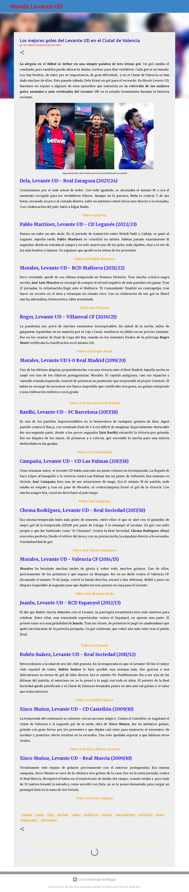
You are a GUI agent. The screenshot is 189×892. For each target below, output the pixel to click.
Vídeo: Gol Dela (94, 215)
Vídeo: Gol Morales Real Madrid (95, 403)
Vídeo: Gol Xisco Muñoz (94, 798)
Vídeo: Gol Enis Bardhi (94, 452)
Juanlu (76, 815)
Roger (159, 815)
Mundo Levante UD (36, 6)
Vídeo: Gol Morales (94, 308)
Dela (50, 815)
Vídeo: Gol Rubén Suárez (95, 700)
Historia (63, 815)
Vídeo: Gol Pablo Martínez (94, 259)
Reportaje (145, 815)
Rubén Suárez (29, 820)
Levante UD (91, 815)
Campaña (26, 815)
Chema (40, 815)
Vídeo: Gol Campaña (94, 501)
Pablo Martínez (125, 815)
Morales (107, 815)
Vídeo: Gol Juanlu (94, 645)
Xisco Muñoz (49, 820)
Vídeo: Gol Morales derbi (94, 594)
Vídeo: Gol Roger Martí (94, 351)
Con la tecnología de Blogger (96, 879)
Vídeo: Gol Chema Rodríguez (94, 550)
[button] (22, 52)
